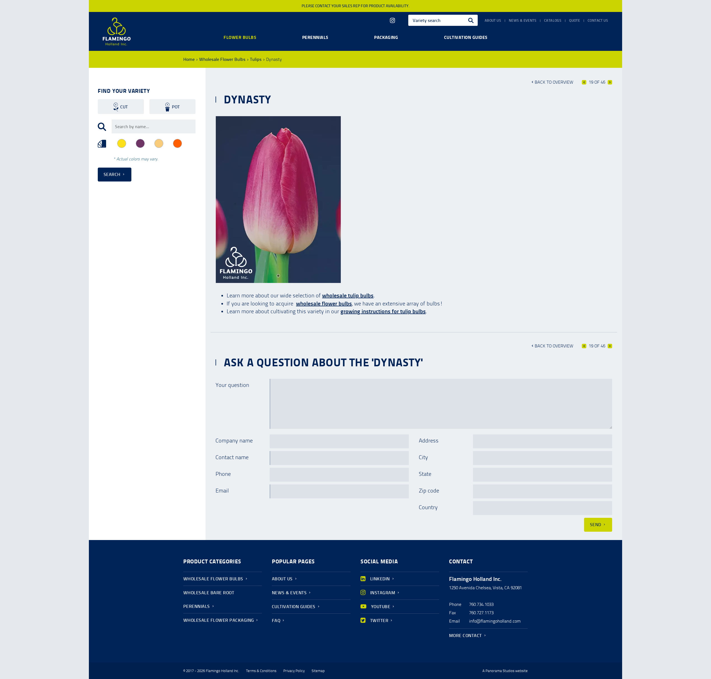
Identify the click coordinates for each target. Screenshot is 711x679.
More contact (465, 635)
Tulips (256, 59)
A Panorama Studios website (505, 671)
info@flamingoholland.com (495, 621)
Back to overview (554, 82)
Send (595, 524)
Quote (574, 20)
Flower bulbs (240, 37)
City (423, 457)
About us (493, 20)
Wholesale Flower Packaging (218, 620)
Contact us (598, 20)
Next (610, 82)
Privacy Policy (294, 671)
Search (112, 174)
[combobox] (443, 20)
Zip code (429, 490)
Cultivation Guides (294, 606)
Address (429, 440)
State (425, 474)
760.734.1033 (481, 604)
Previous (584, 82)
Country (428, 507)
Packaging (386, 37)
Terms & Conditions (261, 671)
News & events (522, 20)
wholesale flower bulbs (324, 303)
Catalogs (552, 20)
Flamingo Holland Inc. (116, 31)
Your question (232, 385)
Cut (124, 107)
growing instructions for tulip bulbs (383, 311)
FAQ (276, 620)
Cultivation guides (465, 37)
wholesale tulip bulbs (348, 295)
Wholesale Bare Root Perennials (208, 599)
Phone (223, 474)
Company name (234, 440)
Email (222, 490)
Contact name (232, 457)
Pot (176, 107)
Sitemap (318, 671)
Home (189, 59)
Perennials (315, 37)
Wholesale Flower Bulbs (222, 59)
